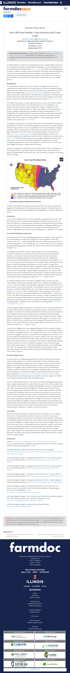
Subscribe (35, 627)
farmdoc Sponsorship (35, 629)
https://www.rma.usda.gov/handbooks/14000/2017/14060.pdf (25, 500)
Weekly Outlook (35, 601)
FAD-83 (15, 291)
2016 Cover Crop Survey (55, 99)
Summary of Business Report (33, 93)
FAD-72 (42, 277)
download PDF (21, 15)
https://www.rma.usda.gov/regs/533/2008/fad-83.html (47, 482)
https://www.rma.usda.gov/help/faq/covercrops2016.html (23, 492)
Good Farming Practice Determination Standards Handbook (37, 374)
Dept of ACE (26, 572)
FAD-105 (60, 260)
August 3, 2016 (11, 138)
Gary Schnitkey (43, 39)
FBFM (35, 572)
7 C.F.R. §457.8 (29, 119)
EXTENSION (44, 572)
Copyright (27, 586)
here (41, 520)
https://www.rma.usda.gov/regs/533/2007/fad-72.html (47, 476)
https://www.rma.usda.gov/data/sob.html (19, 506)
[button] (66, 8)
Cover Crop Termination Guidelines (21, 134)
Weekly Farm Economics (35, 604)
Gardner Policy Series (35, 606)
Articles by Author (35, 597)
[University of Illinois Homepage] (34, 579)
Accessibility (36, 586)
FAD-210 (22, 324)
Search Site (35, 595)
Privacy (44, 586)
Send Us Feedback (35, 565)
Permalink (12, 59)
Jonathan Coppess (28, 39)
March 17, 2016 (35, 69)
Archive (35, 593)
